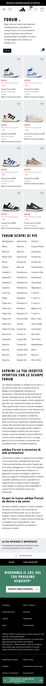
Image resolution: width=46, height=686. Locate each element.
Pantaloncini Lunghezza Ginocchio (22, 288)
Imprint (5, 619)
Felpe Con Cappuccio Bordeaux (6, 303)
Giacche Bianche (5, 360)
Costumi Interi (5, 288)
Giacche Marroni (20, 252)
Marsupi (20, 267)
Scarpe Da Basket (21, 329)
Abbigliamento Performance (8, 241)
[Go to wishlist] (10, 9)
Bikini (4, 247)
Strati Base (36, 283)
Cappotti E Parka (6, 278)
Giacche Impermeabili (23, 247)
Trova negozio (28, 625)
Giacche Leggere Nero (8, 345)
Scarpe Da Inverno (21, 262)
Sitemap (26, 612)
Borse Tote (7, 257)
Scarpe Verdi (37, 267)
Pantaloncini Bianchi (22, 278)
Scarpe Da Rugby (36, 252)
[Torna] (22, 10)
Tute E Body (36, 324)
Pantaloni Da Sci (22, 314)
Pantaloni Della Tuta (21, 298)
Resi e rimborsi (29, 605)
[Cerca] (36, 9)
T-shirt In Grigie (35, 303)
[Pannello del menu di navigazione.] (4, 9)
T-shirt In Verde (35, 314)
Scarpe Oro (22, 360)
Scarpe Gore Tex (22, 350)
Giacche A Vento (6, 334)
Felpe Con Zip (8, 329)
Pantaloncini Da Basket (22, 272)
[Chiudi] (5, 680)
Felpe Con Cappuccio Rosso (6, 314)
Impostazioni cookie (10, 660)
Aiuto (4, 625)
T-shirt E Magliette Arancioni (35, 293)
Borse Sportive (5, 262)
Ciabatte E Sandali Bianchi (6, 283)
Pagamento (27, 619)
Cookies (5, 666)
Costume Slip (37, 272)
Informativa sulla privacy (32, 666)
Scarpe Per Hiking (22, 355)
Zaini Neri (35, 334)
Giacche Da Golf (22, 241)
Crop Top (6, 293)
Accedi (11, 562)
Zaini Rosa (36, 339)
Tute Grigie (36, 329)
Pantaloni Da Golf (22, 303)
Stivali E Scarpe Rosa (37, 241)
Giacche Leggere (5, 355)
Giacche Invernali (6, 350)
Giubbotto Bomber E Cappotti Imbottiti (6, 339)
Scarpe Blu (22, 339)
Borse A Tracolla (5, 252)
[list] (19, 51)
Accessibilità (28, 673)
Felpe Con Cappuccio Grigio (6, 309)
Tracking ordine (8, 612)
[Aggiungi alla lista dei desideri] (19, 59)
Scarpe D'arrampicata (23, 324)
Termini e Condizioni (10, 673)
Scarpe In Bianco (21, 334)
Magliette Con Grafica (37, 288)
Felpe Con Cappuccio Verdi (6, 319)
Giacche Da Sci (22, 257)
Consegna (6, 605)
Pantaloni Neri (21, 309)
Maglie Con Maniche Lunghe (36, 309)
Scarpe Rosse (37, 247)
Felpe (4, 298)
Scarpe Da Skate (36, 257)
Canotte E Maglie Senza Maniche (8, 272)
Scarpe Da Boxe (21, 345)
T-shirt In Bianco (35, 298)
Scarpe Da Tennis (36, 262)
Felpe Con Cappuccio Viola (6, 324)
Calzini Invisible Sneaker (6, 267)
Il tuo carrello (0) (30, 562)
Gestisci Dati (28, 660)
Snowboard (36, 278)
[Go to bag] (42, 9)
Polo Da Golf (22, 319)
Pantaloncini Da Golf (22, 283)
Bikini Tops (36, 319)
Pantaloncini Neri (22, 293)
